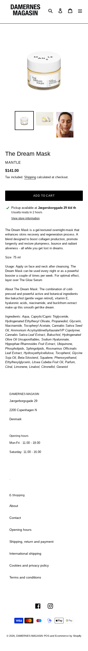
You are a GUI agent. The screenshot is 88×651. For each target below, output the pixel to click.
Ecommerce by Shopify (68, 635)
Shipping (30, 177)
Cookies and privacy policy (29, 565)
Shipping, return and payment (31, 541)
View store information (25, 218)
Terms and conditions (25, 577)
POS (46, 635)
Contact (15, 518)
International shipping (25, 553)
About (13, 506)
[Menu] (80, 10)
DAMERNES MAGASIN (29, 635)
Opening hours (20, 530)
